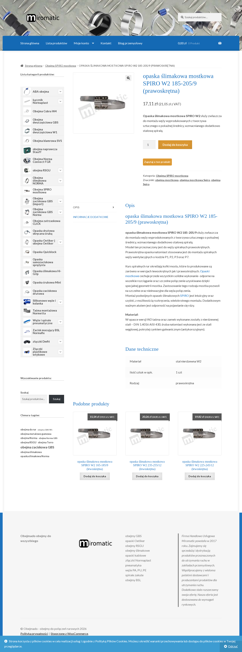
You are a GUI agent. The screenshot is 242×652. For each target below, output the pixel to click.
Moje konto (81, 43)
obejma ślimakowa (31, 452)
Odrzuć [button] (233, 646)
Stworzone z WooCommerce (69, 633)
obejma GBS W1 (45, 430)
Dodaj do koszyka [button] (95, 476)
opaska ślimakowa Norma (34, 456)
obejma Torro (45, 442)
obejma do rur (28, 429)
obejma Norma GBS (48, 438)
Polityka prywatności (34, 633)
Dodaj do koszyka (175, 144)
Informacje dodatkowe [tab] (90, 217)
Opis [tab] (76, 207)
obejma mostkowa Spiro (195, 180)
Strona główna (29, 43)
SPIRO (184, 295)
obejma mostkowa (166, 180)
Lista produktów (56, 43)
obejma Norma (28, 438)
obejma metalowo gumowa (35, 433)
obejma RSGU (28, 442)
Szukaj (24, 392)
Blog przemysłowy (130, 43)
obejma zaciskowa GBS (37, 447)
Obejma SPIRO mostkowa (60, 65)
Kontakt (106, 43)
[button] (128, 78)
